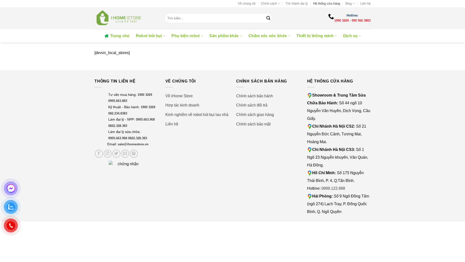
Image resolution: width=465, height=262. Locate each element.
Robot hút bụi (149, 36)
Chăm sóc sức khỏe (267, 36)
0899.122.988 (333, 188)
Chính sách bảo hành (254, 96)
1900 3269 (341, 20)
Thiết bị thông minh (314, 36)
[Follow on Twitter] (116, 154)
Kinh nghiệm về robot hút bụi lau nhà (196, 115)
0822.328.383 (117, 126)
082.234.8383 (117, 113)
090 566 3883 (361, 20)
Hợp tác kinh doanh (182, 105)
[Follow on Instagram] (108, 154)
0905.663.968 (145, 119)
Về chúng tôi (247, 3)
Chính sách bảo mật (253, 124)
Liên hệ (365, 3)
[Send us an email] (125, 154)
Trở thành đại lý (297, 3)
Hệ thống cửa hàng (326, 3)
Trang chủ (120, 36)
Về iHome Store (179, 96)
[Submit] (268, 18)
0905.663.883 (117, 101)
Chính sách (269, 3)
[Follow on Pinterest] (134, 154)
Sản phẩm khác (224, 36)
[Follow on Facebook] (99, 154)
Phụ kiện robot (185, 36)
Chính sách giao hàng (255, 115)
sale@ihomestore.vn (133, 144)
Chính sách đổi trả (251, 105)
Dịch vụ (350, 36)
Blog (348, 3)
